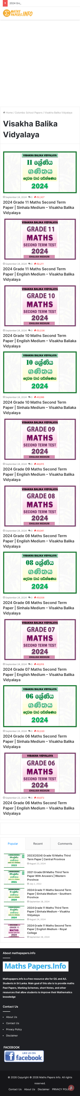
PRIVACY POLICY (61, 1089)
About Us (11, 1016)
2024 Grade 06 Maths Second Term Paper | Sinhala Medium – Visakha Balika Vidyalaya (38, 741)
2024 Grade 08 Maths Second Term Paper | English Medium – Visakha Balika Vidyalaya (38, 541)
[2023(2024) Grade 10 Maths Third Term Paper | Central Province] (14, 861)
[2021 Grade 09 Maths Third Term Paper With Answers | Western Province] (14, 877)
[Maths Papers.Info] (18, 13)
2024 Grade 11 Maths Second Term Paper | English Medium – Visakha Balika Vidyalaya (38, 274)
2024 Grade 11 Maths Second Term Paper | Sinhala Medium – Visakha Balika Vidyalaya (38, 207)
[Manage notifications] (71, 1088)
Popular (13, 843)
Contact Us (12, 1023)
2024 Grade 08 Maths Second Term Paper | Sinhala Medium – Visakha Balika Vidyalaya (38, 607)
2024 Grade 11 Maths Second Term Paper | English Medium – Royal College (49, 929)
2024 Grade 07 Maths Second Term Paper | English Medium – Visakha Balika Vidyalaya (38, 674)
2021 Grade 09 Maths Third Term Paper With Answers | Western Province (48, 876)
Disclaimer (12, 1035)
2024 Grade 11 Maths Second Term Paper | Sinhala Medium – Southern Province (49, 893)
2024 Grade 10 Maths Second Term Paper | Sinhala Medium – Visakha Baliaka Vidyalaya (39, 407)
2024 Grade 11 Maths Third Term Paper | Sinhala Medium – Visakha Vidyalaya (48, 911)
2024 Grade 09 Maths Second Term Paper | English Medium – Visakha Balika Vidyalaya (38, 474)
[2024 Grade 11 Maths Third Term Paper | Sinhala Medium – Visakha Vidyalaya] (14, 913)
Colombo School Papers (28, 112)
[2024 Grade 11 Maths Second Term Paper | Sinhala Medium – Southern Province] (14, 895)
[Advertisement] (40, 62)
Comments (65, 843)
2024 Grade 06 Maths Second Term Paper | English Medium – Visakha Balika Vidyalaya (38, 808)
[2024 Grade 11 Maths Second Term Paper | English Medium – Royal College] (14, 931)
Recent (38, 843)
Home (9, 112)
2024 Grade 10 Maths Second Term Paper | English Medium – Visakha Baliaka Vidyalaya (39, 340)
